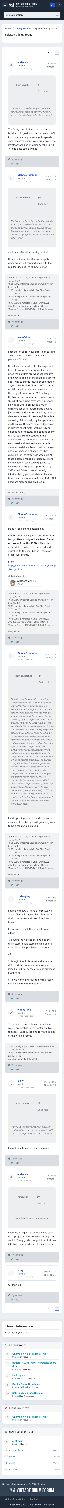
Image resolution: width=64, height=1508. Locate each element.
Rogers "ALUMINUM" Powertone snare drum (34, 1364)
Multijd (18, 1396)
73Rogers (19, 1378)
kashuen (13, 1469)
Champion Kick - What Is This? (30, 1353)
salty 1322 (20, 1387)
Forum (8, 28)
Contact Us (35, 1499)
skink (17, 1357)
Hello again (18, 1375)
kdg (17, 1369)
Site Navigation (14, 14)
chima (12, 1463)
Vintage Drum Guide (15, 1499)
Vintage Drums (23, 28)
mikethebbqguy (17, 1450)
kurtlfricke (17, 1440)
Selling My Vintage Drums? (27, 1392)
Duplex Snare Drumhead (26, 1384)
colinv (12, 1456)
